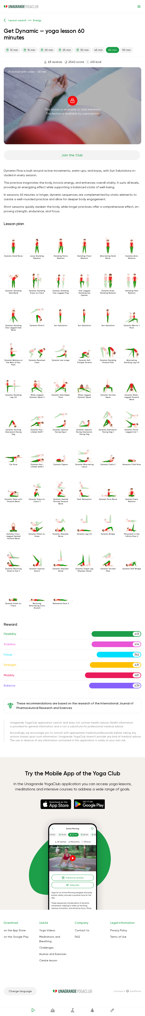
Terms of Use (118, 936)
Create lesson (48, 960)
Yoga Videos (47, 930)
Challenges (46, 947)
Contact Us (82, 930)
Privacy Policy (118, 930)
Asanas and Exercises (52, 954)
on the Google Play (16, 936)
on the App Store (15, 930)
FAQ (77, 936)
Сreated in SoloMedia (127, 991)
